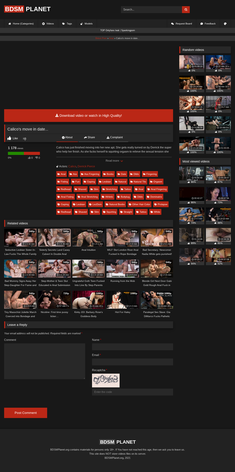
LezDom (97, 204)
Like (15, 138)
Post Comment (26, 413)
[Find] (186, 9)
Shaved (82, 189)
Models (88, 23)
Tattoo (127, 189)
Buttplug (125, 196)
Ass (75, 174)
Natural (122, 181)
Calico (72, 166)
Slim (96, 189)
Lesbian (106, 181)
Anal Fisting (67, 196)
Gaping (91, 181)
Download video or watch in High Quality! (90, 115)
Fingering (151, 174)
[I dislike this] (25, 139)
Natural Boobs (117, 204)
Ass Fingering (91, 174)
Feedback (210, 23)
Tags (69, 23)
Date (123, 174)
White (157, 211)
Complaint (116, 137)
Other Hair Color (141, 204)
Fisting (64, 181)
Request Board (183, 23)
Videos (50, 23)
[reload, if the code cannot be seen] (106, 386)
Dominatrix (156, 196)
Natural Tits (140, 181)
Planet (28, 9)
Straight (128, 211)
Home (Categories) (23, 23)
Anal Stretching (89, 196)
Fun (77, 181)
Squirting (111, 211)
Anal (63, 174)
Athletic (109, 196)
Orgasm (157, 181)
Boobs (110, 174)
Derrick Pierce (86, 166)
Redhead (66, 189)
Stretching (111, 189)
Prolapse (162, 204)
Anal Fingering (159, 189)
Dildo (136, 174)
